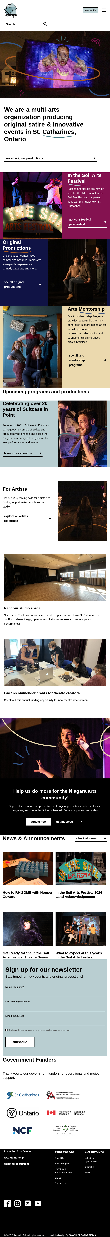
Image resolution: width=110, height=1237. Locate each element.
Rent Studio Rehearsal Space (63, 1171)
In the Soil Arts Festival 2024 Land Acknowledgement (79, 895)
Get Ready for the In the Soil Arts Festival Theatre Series (26, 955)
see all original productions (24, 158)
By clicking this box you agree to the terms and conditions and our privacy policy (39, 1030)
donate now (38, 821)
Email (14, 1016)
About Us (59, 1158)
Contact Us (60, 1183)
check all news (86, 838)
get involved (64, 821)
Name (14, 987)
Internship (89, 1167)
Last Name (17, 1001)
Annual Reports (62, 1164)
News (87, 1172)
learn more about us (18, 453)
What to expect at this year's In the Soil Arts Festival (79, 955)
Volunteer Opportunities (91, 1160)
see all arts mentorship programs (77, 360)
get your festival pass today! (80, 222)
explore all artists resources (16, 518)
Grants (58, 1178)
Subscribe (20, 1042)
